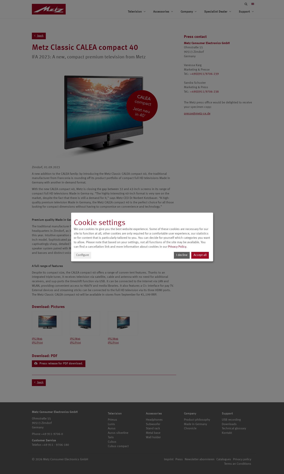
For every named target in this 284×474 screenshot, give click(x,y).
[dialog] (142, 237)
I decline (181, 255)
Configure (82, 255)
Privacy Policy (177, 246)
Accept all (200, 255)
